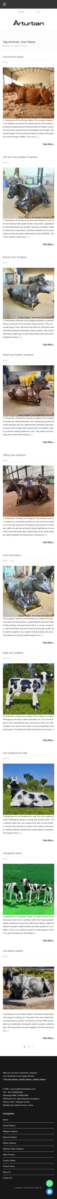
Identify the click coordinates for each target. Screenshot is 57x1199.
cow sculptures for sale (15, 753)
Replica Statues (9, 1143)
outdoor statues (39, 1079)
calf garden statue (12, 853)
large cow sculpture (13, 653)
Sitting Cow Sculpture (14, 455)
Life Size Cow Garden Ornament (20, 157)
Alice (6, 62)
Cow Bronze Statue (13, 57)
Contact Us (7, 1178)
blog (12, 560)
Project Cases (9, 1166)
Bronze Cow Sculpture (15, 257)
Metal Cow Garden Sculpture (18, 354)
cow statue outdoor (13, 951)
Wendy (7, 658)
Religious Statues (10, 1131)
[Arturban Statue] (28, 25)
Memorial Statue (10, 1137)
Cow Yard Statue (12, 555)
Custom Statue (9, 1160)
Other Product (9, 1155)
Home (5, 1120)
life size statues (11, 1079)
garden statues (25, 1079)
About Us (7, 1172)
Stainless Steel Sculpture (13, 1149)
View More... (48, 144)
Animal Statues (9, 1125)
